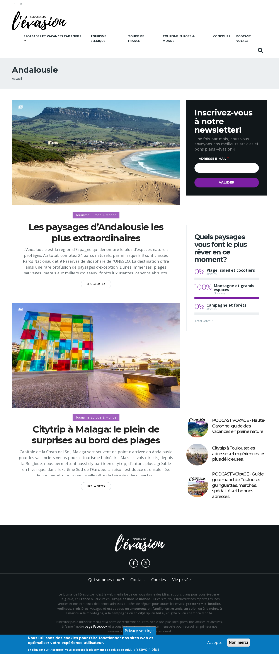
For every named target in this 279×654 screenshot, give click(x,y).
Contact (137, 579)
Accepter (215, 642)
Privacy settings (140, 630)
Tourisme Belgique (98, 38)
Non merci (238, 642)
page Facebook (96, 626)
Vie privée (181, 579)
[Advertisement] (226, 373)
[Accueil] (39, 20)
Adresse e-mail (212, 159)
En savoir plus (146, 649)
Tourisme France (136, 38)
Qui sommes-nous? (106, 579)
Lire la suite (95, 283)
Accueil (17, 78)
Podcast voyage (243, 38)
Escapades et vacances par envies (52, 36)
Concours (221, 36)
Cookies (158, 579)
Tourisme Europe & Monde (179, 38)
